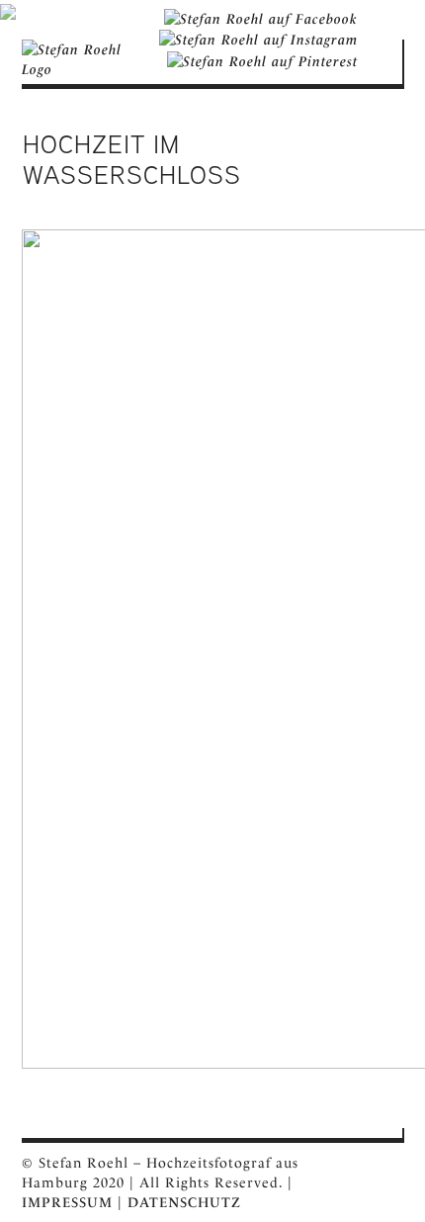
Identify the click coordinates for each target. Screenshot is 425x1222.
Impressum (67, 1202)
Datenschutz (184, 1202)
